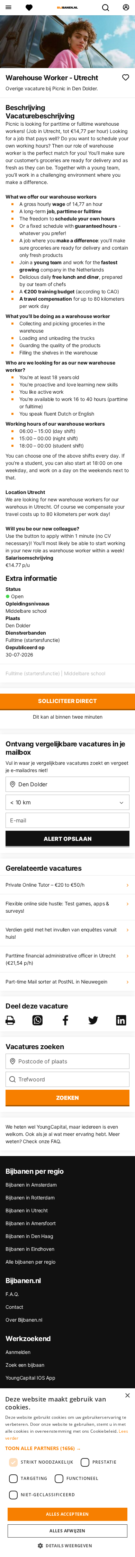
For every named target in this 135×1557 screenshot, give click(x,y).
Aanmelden (18, 1352)
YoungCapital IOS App (30, 1378)
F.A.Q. (12, 1294)
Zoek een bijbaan (25, 1365)
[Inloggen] (126, 7)
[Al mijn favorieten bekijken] (29, 7)
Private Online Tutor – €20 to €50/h (45, 885)
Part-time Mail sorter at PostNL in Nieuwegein (56, 982)
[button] (67, 1448)
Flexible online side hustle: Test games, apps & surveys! (57, 907)
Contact (14, 1307)
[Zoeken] (108, 7)
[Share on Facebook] (67, 1020)
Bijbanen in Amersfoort (31, 1223)
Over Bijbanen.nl (24, 1320)
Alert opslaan (68, 838)
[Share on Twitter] (94, 1020)
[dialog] (67, 1472)
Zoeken (67, 1097)
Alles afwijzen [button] (68, 1531)
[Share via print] (12, 1020)
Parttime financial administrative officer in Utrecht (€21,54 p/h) (61, 959)
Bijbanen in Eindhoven (30, 1249)
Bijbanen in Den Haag (29, 1236)
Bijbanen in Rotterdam (30, 1197)
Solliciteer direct (67, 700)
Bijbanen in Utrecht (27, 1210)
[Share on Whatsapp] (39, 1020)
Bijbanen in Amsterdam (31, 1185)
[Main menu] (8, 7)
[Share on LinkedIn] (122, 1020)
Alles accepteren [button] (67, 1514)
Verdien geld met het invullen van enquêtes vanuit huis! (61, 933)
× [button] (127, 1395)
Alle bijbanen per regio (30, 1262)
